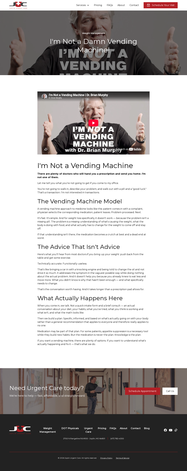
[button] (83, 5)
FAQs (110, 5)
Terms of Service (122, 458)
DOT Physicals (70, 428)
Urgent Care (88, 430)
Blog (147, 428)
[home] (18, 5)
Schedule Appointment (142, 391)
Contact (134, 5)
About (121, 5)
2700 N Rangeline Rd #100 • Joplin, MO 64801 (84, 438)
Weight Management (48, 430)
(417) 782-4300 (117, 438)
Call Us (170, 391)
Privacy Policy (106, 458)
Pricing (98, 5)
